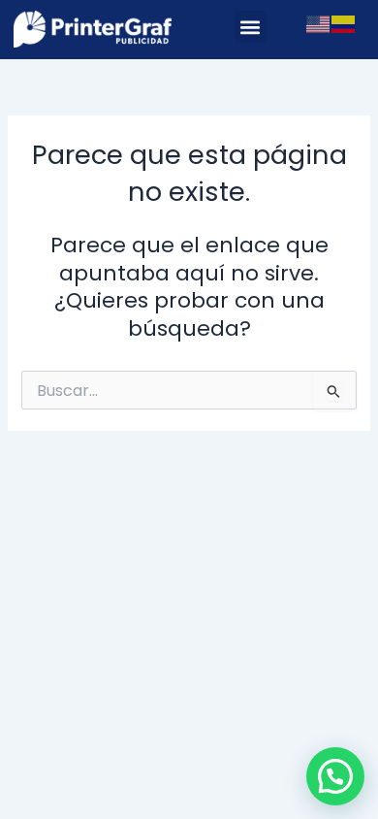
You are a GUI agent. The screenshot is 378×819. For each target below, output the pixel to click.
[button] (251, 27)
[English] (318, 23)
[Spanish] (344, 23)
